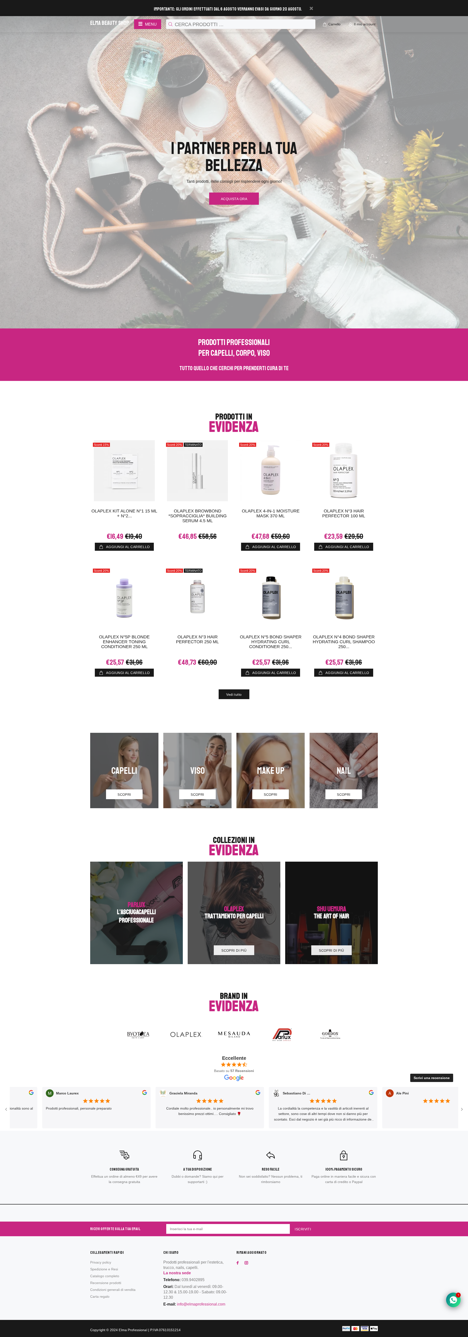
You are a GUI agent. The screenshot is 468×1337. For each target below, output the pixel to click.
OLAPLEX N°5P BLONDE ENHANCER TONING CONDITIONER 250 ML (124, 641)
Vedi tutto (234, 694)
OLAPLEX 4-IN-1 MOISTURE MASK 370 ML (271, 513)
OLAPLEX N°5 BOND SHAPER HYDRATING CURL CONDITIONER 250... (271, 641)
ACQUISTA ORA (234, 199)
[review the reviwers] (75, 1094)
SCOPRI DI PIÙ (136, 950)
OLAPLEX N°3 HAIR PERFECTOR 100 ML (343, 513)
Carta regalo (99, 1296)
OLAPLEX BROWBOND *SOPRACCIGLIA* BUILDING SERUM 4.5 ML (197, 516)
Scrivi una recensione (432, 1078)
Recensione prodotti (105, 1283)
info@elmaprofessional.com (201, 1304)
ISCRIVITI (303, 1229)
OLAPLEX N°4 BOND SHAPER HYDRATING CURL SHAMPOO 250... (344, 641)
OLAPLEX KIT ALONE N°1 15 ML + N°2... (124, 513)
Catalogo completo (104, 1276)
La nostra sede (177, 1273)
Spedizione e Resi (104, 1269)
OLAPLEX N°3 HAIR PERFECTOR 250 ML (197, 639)
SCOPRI (124, 794)
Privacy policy (100, 1262)
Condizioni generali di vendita (113, 1290)
